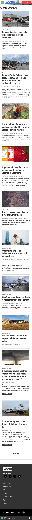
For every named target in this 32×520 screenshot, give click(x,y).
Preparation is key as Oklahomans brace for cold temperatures (14, 253)
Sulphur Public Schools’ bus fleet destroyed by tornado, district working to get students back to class (15, 79)
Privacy (5, 493)
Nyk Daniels (4, 430)
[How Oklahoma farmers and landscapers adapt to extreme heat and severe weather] (15, 111)
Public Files (5, 489)
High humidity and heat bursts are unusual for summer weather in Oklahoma (16, 170)
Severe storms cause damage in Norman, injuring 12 (15, 213)
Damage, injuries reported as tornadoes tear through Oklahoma (15, 35)
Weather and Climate (6, 29)
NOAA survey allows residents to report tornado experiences (16, 298)
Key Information (7, 486)
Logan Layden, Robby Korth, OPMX (9, 41)
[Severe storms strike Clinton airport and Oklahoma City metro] (15, 322)
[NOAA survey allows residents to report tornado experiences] (15, 283)
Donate (27, 2)
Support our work (7, 500)
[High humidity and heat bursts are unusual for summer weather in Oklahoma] (15, 154)
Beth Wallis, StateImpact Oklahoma (9, 86)
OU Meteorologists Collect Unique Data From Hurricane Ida (15, 424)
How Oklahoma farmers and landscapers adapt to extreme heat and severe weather (15, 127)
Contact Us (5, 503)
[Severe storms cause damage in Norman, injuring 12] (15, 199)
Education (4, 72)
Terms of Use (6, 483)
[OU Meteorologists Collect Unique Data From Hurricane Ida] (15, 408)
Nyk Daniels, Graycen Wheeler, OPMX (9, 218)
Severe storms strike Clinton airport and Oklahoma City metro (15, 338)
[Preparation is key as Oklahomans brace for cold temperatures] (15, 237)
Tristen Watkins (5, 382)
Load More (16, 453)
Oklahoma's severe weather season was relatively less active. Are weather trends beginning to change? (14, 375)
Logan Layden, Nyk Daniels (7, 344)
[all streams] (30, 518)
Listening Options (7, 496)
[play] (2, 518)
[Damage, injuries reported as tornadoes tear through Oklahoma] (15, 19)
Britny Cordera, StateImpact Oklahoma (10, 133)
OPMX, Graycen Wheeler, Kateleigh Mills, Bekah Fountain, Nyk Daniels (15, 260)
